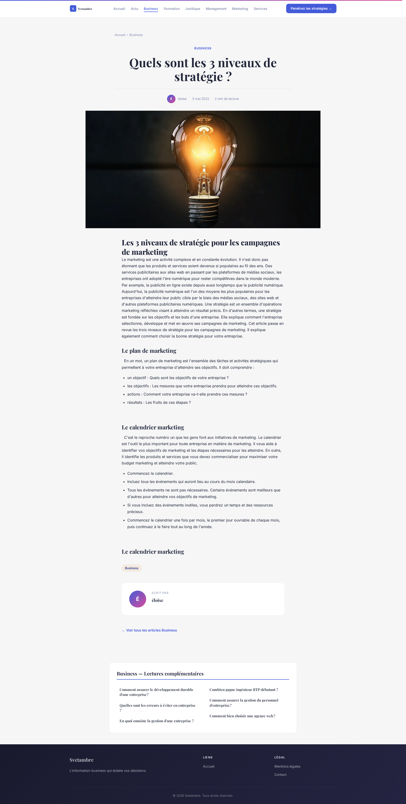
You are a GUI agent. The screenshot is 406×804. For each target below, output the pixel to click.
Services (260, 8)
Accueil (119, 8)
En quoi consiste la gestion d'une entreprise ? (157, 720)
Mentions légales (287, 766)
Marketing (240, 8)
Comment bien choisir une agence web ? (242, 716)
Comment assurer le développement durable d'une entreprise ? (156, 692)
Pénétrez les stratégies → (311, 8)
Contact (280, 775)
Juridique (192, 8)
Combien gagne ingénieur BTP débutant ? (244, 689)
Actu (134, 8)
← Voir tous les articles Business (149, 630)
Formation (172, 8)
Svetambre (82, 759)
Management (216, 8)
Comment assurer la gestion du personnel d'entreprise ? (244, 702)
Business (151, 8)
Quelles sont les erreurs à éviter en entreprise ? (157, 708)
